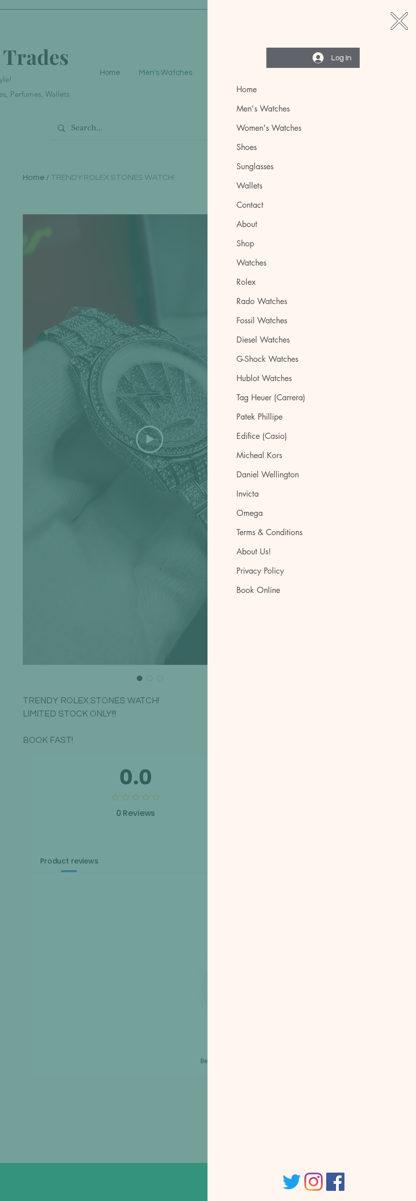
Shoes (246, 147)
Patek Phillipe (259, 416)
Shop (245, 243)
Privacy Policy (260, 571)
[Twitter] (292, 1182)
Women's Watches (268, 128)
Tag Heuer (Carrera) (270, 397)
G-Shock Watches (267, 359)
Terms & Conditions (269, 532)
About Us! (253, 551)
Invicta (247, 494)
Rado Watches (261, 301)
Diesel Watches (263, 339)
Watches (251, 262)
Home (246, 89)
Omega (249, 513)
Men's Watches (263, 108)
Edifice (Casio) (261, 436)
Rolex (246, 282)
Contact (249, 205)
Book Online (258, 590)
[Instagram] (313, 1182)
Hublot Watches (264, 378)
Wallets (249, 185)
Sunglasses (254, 166)
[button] (399, 21)
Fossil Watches (261, 320)
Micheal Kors (259, 455)
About (246, 224)
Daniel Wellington (267, 474)
